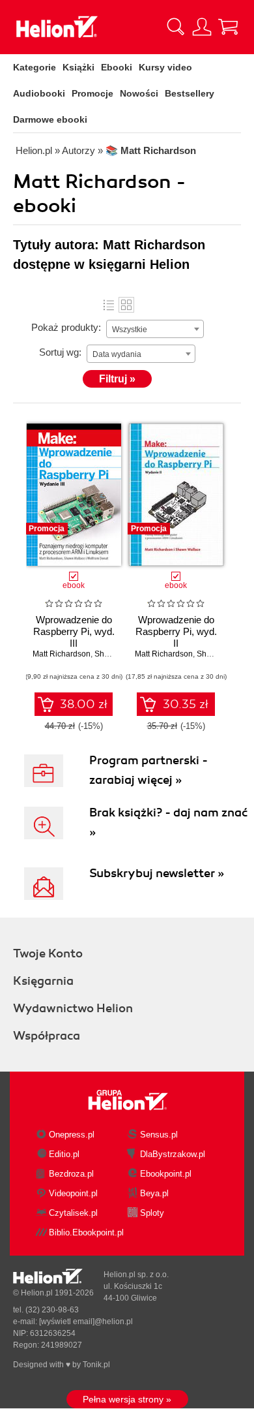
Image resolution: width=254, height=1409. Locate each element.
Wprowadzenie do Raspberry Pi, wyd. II (176, 631)
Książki (78, 67)
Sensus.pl (159, 1134)
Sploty (152, 1213)
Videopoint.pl (73, 1193)
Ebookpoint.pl (165, 1174)
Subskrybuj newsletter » (156, 873)
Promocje (92, 93)
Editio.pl (64, 1154)
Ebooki (116, 67)
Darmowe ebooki (50, 119)
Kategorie (34, 67)
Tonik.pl (96, 1364)
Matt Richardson (62, 653)
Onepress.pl (71, 1134)
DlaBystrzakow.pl (172, 1154)
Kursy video (165, 67)
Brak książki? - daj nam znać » (168, 822)
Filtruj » (117, 378)
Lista (109, 305)
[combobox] (155, 329)
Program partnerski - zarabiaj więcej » (148, 770)
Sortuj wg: (60, 352)
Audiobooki (39, 93)
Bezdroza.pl (71, 1174)
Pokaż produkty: (66, 327)
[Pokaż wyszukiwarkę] (176, 27)
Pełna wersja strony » (127, 1399)
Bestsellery (189, 93)
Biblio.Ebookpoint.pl (86, 1232)
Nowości (139, 93)
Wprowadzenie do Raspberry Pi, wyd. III (74, 631)
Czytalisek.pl (73, 1213)
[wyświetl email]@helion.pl (86, 1321)
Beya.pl (154, 1193)
